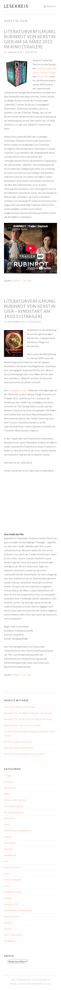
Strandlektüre (9, 941)
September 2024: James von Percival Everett (22, 725)
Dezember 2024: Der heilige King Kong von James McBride (28, 713)
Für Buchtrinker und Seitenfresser (18, 830)
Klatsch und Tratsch (12, 867)
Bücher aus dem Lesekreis (15, 800)
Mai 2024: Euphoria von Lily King (17, 741)
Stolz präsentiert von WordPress (30, 980)
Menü (51, 6)
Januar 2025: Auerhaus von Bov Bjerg (19, 707)
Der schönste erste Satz (14, 806)
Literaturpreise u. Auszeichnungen (18, 910)
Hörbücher (8, 849)
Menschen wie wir (11, 916)
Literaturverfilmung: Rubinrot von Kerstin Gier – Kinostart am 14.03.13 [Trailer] (30, 309)
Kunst (6, 886)
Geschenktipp (9, 843)
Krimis (6, 873)
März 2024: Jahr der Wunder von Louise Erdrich (24, 754)
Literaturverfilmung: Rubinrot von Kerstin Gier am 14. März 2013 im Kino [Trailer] (30, 39)
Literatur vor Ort (10, 904)
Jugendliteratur (10, 855)
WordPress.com (41, 984)
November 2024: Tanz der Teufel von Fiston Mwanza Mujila (28, 719)
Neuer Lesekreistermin (13, 935)
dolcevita (31, 52)
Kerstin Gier (43, 76)
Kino (6, 861)
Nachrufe (8, 929)
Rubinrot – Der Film (22, 280)
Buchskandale (10, 788)
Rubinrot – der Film (21, 674)
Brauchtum (8, 781)
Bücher (7, 794)
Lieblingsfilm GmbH (18, 390)
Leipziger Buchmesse (12, 892)
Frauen (7, 824)
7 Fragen (7, 775)
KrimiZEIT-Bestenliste (13, 879)
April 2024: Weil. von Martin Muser (18, 748)
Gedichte (7, 837)
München (8, 922)
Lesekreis (16, 6)
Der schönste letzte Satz (14, 812)
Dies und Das (9, 818)
